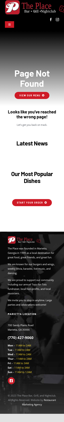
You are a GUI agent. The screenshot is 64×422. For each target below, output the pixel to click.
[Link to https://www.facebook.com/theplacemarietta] (11, 380)
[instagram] (57, 19)
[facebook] (51, 19)
